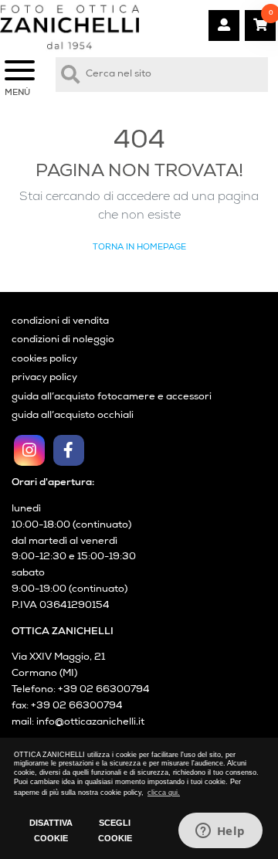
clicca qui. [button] (163, 792)
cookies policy (44, 360)
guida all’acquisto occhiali (73, 416)
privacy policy (44, 378)
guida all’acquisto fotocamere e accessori (112, 397)
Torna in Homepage (139, 247)
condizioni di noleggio (63, 340)
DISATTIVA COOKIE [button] (51, 830)
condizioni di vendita (60, 322)
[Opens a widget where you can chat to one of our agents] (220, 832)
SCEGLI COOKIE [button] (115, 830)
